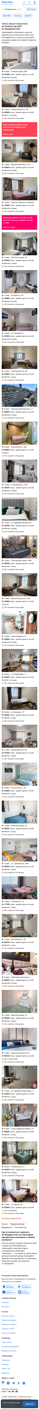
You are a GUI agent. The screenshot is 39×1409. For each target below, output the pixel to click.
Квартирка (8, 3)
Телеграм (13, 1383)
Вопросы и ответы (9, 1324)
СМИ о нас (6, 1368)
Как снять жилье (8, 1316)
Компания (6, 1360)
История (5, 1364)
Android (24, 1286)
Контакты (5, 1306)
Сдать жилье (7, 1342)
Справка (5, 1302)
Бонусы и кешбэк (8, 1333)
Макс (3, 1382)
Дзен (24, 1383)
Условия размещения (10, 1346)
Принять (29, 1403)
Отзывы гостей (8, 1328)
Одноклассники (18, 1383)
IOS (9, 1286)
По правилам (8, 1404)
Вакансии (5, 1373)
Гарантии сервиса (9, 1320)
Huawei (9, 1292)
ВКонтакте (8, 1383)
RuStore (24, 1292)
